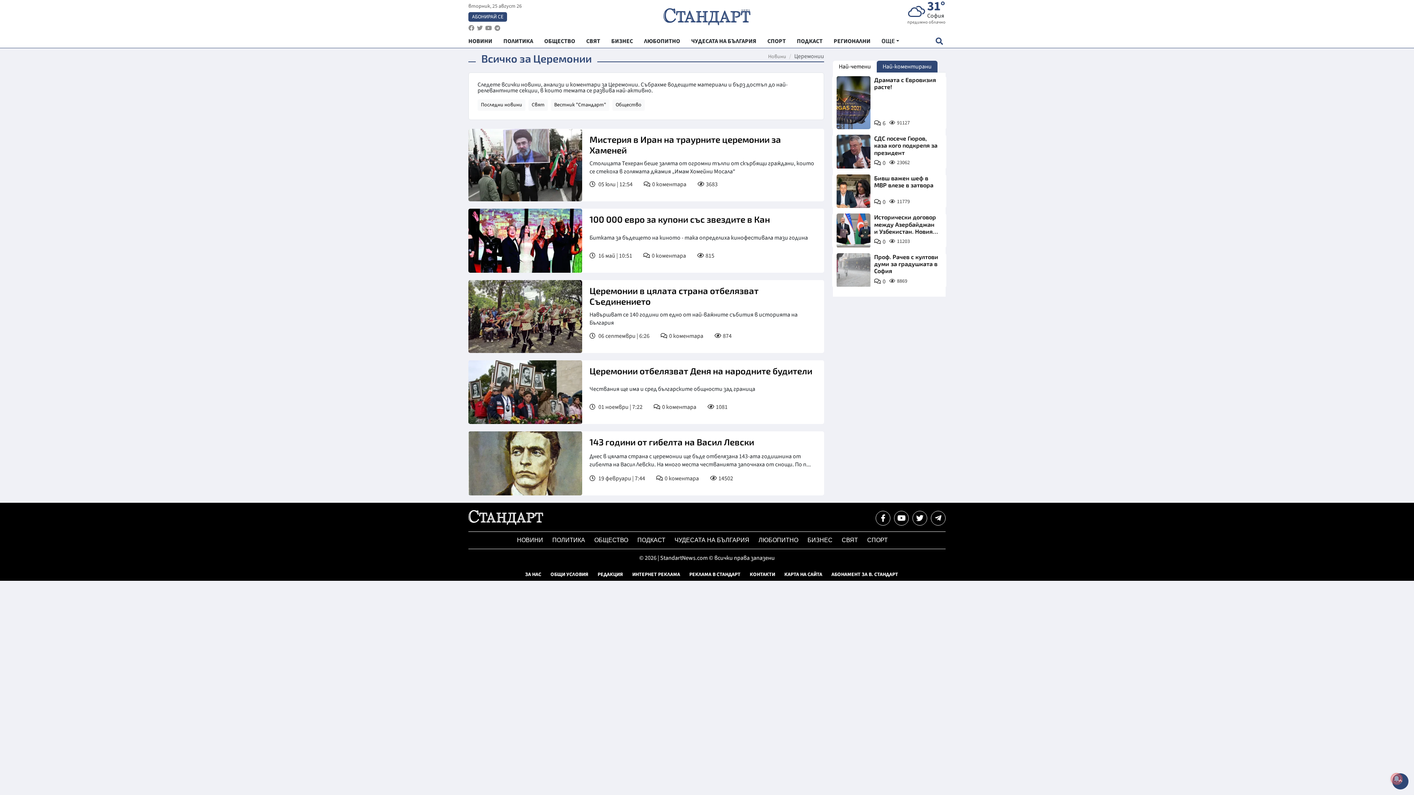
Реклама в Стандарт (715, 574)
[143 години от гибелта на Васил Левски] (525, 463)
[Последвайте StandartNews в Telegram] (497, 28)
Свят (538, 105)
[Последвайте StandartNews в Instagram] (480, 28)
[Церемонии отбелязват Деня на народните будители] (525, 392)
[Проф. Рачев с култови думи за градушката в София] (853, 270)
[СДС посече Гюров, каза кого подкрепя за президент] (853, 152)
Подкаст (651, 540)
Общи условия (569, 574)
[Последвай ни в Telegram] (938, 518)
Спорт (877, 540)
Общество (628, 105)
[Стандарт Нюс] (505, 523)
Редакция (610, 574)
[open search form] (939, 41)
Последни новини (501, 105)
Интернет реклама (656, 574)
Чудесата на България (712, 540)
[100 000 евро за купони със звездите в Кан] (525, 241)
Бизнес (820, 540)
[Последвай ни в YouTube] (901, 518)
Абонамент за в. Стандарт (864, 574)
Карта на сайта (803, 574)
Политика (568, 540)
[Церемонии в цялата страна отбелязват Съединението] (525, 316)
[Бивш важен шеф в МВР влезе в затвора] (853, 191)
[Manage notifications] (1397, 779)
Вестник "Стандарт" (580, 105)
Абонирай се (487, 17)
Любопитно (778, 540)
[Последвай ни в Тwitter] (919, 518)
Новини (777, 56)
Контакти (762, 574)
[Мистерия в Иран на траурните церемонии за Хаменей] (525, 165)
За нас (533, 574)
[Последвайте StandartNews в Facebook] (471, 28)
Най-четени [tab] (855, 67)
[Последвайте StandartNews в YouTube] (488, 28)
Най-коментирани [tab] (907, 67)
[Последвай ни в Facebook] (883, 518)
